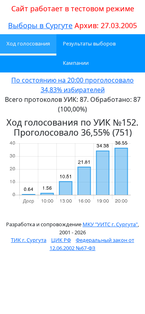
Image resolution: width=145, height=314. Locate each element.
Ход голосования (28, 43)
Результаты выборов (89, 43)
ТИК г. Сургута (28, 240)
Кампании (76, 62)
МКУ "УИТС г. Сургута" (110, 224)
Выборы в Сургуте (40, 25)
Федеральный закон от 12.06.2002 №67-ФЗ (92, 244)
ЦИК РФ (61, 240)
